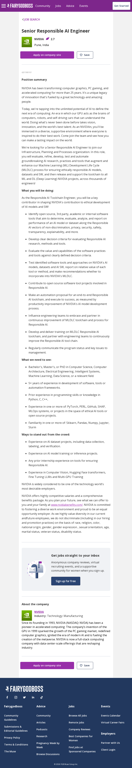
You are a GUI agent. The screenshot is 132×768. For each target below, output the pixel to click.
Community (42, 6)
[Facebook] (7, 697)
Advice (70, 6)
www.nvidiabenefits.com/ (67, 505)
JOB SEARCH (32, 19)
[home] (20, 8)
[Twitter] (24, 697)
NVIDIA (39, 612)
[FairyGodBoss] (24, 689)
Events (83, 6)
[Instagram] (15, 697)
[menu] (4, 3)
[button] (85, 55)
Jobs (58, 6)
